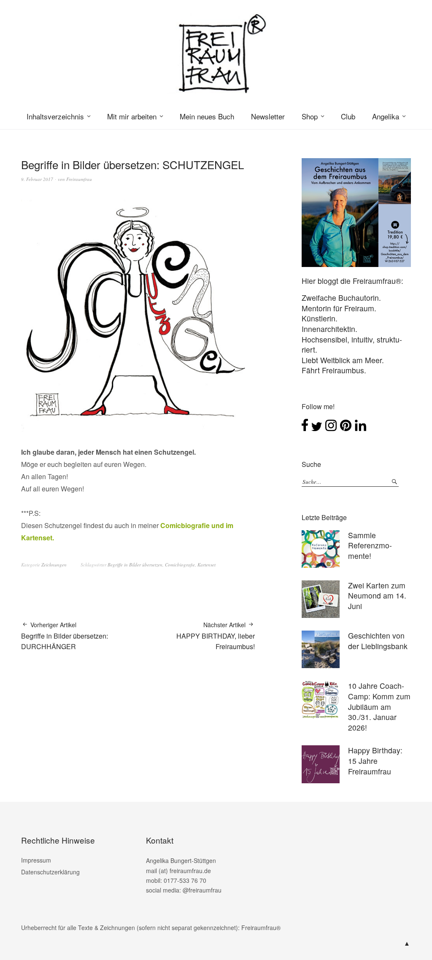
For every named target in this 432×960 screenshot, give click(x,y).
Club (348, 116)
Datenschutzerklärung (50, 872)
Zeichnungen (54, 564)
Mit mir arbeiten (132, 116)
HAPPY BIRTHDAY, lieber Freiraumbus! (215, 635)
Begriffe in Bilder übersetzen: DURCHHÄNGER (64, 635)
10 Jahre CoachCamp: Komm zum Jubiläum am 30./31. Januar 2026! (379, 706)
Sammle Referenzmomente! (370, 545)
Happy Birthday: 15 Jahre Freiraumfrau (375, 760)
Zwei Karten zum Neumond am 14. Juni (377, 595)
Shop (310, 116)
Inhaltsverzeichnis (55, 116)
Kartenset (206, 564)
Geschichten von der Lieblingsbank (378, 640)
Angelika (385, 116)
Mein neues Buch (207, 116)
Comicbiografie (180, 564)
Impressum (36, 860)
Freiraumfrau (79, 179)
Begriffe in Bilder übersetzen (135, 564)
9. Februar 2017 (37, 179)
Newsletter (268, 116)
